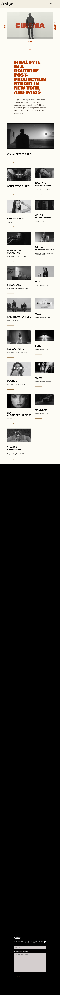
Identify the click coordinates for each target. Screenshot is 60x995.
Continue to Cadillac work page (44, 418)
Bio (5, 26)
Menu (56, 4)
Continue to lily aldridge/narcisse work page (19, 424)
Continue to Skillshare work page (19, 293)
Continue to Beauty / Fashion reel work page (44, 194)
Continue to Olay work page (44, 322)
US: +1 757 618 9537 (27, 942)
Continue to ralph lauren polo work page (19, 325)
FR (51, 3)
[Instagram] (39, 941)
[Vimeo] (45, 942)
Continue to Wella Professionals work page (44, 260)
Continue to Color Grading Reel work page (44, 226)
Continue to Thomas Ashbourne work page (19, 459)
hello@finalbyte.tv (18, 941)
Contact (55, 26)
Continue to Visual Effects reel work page (30, 163)
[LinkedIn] (42, 942)
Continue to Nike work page (44, 290)
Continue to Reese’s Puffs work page (19, 357)
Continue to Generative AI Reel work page (19, 195)
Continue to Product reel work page (19, 227)
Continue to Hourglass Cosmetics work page (19, 261)
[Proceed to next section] (30, 47)
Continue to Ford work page (44, 354)
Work (30, 42)
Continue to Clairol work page (19, 389)
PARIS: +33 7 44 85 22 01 (34, 942)
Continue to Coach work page (44, 386)
